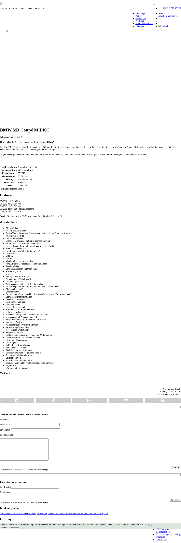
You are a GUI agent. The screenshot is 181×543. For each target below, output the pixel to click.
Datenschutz (161, 539)
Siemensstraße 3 (163, 532)
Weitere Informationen (10, 528)
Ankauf (138, 16)
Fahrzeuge (140, 13)
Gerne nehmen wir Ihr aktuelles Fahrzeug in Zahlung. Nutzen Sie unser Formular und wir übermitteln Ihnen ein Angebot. (54, 513)
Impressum (160, 537)
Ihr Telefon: (5, 430)
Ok (141, 525)
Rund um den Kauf (144, 23)
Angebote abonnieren (168, 16)
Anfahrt (161, 13)
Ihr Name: (5, 419)
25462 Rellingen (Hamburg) (168, 534)
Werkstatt (139, 21)
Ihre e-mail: (5, 424)
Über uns (139, 26)
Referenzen (140, 18)
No (146, 525)
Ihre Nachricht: (6, 435)
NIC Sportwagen (163, 529)
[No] (21, 528)
